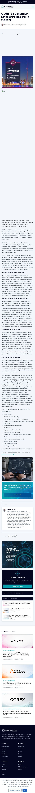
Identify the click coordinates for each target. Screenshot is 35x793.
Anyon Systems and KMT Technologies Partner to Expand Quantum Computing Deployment (20, 602)
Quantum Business (9, 650)
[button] (9, 536)
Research (23, 24)
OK (24, 790)
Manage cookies (15, 790)
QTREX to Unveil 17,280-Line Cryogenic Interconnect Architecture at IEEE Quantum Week (19, 617)
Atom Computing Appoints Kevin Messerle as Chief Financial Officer (17, 684)
